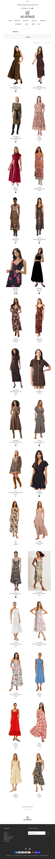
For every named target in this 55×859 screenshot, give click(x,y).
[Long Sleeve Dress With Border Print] (15, 470)
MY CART (30, 8)
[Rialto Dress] (39, 672)
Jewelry (34, 20)
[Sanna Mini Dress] (39, 470)
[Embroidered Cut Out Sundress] (15, 621)
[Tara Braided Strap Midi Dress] (15, 571)
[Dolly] (15, 520)
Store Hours (6, 833)
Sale (39, 24)
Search (5, 832)
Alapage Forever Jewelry (8, 836)
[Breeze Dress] (39, 773)
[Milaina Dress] (15, 166)
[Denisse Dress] (39, 318)
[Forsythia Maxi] (15, 318)
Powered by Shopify (44, 855)
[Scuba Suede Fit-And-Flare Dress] (15, 419)
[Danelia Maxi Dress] (15, 217)
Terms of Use (6, 839)
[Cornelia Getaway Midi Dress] (15, 672)
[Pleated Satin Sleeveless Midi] (15, 368)
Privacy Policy (6, 841)
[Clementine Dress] (39, 368)
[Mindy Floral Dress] (39, 520)
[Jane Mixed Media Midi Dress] (15, 65)
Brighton (43, 20)
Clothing (25, 20)
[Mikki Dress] (15, 267)
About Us (6, 835)
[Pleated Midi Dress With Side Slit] (39, 65)
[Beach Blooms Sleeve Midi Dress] (39, 571)
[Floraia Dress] (39, 116)
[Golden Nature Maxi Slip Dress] (39, 217)
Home (10, 20)
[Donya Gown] (39, 267)
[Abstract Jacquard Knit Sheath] (15, 116)
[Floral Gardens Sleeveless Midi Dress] (39, 621)
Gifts (26, 24)
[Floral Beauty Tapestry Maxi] (39, 166)
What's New (17, 20)
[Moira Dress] (15, 722)
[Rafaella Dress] (15, 773)
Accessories (18, 24)
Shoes (33, 24)
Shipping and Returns (8, 838)
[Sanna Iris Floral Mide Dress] (39, 419)
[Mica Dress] (39, 722)
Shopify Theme (27, 855)
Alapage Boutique (18, 855)
